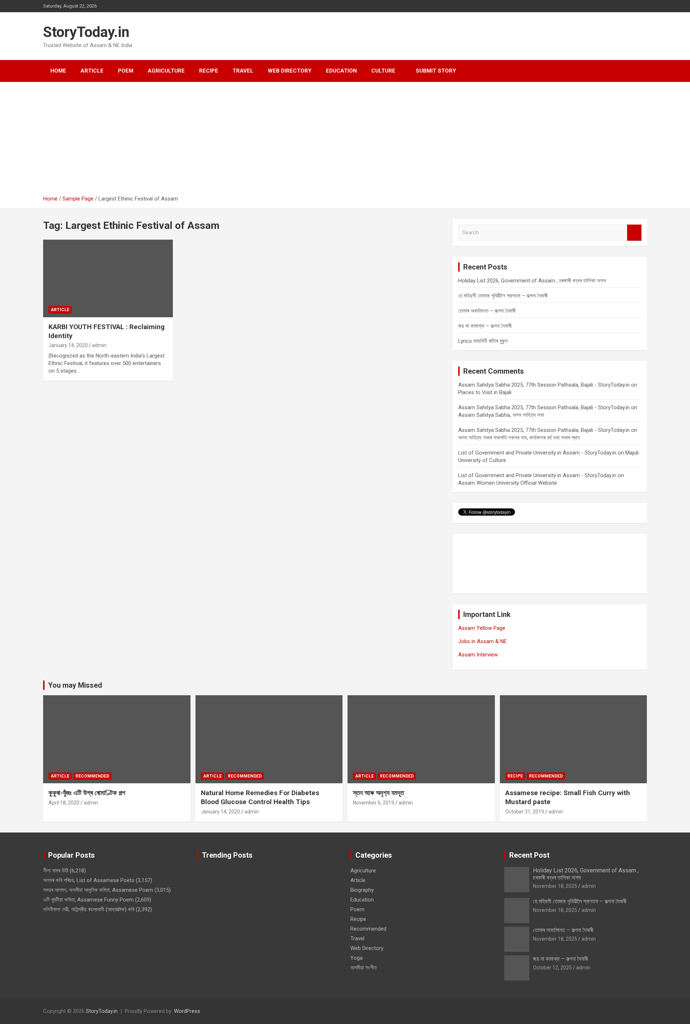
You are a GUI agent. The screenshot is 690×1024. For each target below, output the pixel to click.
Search (634, 233)
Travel (243, 71)
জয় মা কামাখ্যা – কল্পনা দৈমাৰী (485, 326)
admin (99, 345)
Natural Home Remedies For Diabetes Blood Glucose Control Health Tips (260, 797)
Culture (383, 71)
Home (58, 71)
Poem (125, 71)
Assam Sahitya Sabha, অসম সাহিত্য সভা (501, 415)
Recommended (92, 776)
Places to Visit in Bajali (484, 392)
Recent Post (529, 855)
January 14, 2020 (68, 345)
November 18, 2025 (555, 886)
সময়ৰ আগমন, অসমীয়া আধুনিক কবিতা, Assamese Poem (98, 890)
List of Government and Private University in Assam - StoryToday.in (537, 452)
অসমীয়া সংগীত (363, 967)
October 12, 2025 (552, 967)
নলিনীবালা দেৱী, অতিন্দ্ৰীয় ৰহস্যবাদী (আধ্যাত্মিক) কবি (88, 909)
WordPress (187, 1011)
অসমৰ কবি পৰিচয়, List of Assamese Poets (88, 880)
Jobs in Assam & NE (482, 641)
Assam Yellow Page (481, 628)
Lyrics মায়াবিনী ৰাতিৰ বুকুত (483, 341)
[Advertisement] (345, 141)
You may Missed (75, 685)
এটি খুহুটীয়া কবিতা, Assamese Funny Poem (88, 899)
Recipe (208, 71)
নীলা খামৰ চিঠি (55, 870)
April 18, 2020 (64, 803)
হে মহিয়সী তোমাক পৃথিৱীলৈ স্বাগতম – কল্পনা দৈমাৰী (503, 295)
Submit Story (436, 71)
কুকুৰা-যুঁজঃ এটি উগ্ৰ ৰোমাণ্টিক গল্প (87, 793)
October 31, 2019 (524, 812)
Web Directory (290, 71)
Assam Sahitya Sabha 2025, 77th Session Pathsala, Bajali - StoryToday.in (544, 385)
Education (341, 71)
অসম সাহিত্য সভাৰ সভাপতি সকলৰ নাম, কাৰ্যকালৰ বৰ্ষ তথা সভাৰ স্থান (519, 437)
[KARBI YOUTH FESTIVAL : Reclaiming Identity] (108, 278)
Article (92, 71)
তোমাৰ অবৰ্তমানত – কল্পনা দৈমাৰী (487, 311)
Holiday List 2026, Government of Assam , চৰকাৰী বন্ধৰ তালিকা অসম (532, 280)
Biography (362, 890)
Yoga (356, 958)
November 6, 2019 (373, 803)
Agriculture (166, 71)
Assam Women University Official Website (507, 483)
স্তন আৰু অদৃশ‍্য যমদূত (378, 793)
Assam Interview (478, 654)
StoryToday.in (86, 32)
